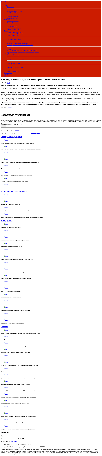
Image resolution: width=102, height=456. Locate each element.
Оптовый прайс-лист (12, 21)
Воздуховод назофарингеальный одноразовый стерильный (23, 52)
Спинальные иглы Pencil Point (15, 33)
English (6, 74)
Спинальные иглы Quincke (14, 32)
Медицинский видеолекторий (14, 191)
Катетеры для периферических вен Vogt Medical (20, 45)
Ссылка (9, 107)
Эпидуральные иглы (12, 35)
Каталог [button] (6, 31)
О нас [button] (5, 5)
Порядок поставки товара (14, 28)
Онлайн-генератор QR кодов (15, 67)
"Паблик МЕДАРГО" (35, 133)
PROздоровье (6, 221)
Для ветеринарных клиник (14, 11)
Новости (17, 130)
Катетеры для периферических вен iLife (18, 43)
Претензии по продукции (14, 29)
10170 (8, 83)
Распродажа (10, 22)
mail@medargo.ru (15, 441)
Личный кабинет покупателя (15, 55)
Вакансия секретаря (12, 16)
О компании (10, 7)
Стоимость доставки (12, 26)
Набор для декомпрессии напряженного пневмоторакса (22, 50)
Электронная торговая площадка (16, 59)
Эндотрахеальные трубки (14, 39)
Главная (6, 4)
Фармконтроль (8, 73)
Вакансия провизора (12, 18)
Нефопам (9, 49)
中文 (5, 76)
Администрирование (12, 71)
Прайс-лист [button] (7, 19)
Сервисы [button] (6, 53)
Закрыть (3, 126)
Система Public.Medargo (13, 63)
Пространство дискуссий (11, 137)
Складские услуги (12, 12)
